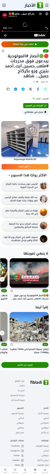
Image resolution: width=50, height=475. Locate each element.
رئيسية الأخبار (43, 413)
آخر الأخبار (45, 432)
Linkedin (16, 460)
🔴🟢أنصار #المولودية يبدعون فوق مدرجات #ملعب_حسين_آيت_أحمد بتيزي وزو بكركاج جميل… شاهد (30, 297)
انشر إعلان (20, 432)
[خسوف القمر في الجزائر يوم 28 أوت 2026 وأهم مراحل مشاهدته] (43, 239)
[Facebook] (38, 89)
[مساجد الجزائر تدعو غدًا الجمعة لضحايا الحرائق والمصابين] (43, 225)
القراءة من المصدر (34, 106)
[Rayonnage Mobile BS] (25, 138)
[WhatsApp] (45, 89)
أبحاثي (21, 418)
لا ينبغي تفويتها (35, 253)
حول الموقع (20, 381)
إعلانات (22, 386)
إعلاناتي (20, 428)
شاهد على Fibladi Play (23, 44)
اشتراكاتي (45, 423)
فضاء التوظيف (43, 465)
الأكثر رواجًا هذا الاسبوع (29, 175)
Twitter (16, 455)
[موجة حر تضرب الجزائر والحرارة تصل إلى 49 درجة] (43, 212)
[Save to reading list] (3, 51)
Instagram (15, 450)
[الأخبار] (40, 5)
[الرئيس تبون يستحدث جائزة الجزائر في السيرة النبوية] (43, 185)
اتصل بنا (21, 390)
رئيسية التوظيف (42, 446)
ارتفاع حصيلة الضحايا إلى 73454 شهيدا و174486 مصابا (29, 351)
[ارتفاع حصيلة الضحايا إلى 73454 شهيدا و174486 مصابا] (29, 326)
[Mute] (13, 283)
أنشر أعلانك (23, 166)
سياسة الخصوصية (17, 395)
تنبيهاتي (45, 428)
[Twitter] (30, 89)
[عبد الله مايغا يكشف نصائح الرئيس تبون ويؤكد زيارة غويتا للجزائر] (43, 199)
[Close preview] (44, 283)
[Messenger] (15, 89)
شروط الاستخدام (18, 400)
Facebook (15, 446)
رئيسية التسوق (17, 413)
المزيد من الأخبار (25, 365)
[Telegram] (23, 89)
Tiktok (17, 465)
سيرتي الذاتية (43, 460)
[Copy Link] (8, 89)
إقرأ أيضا (41, 307)
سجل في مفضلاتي (33, 112)
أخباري (46, 418)
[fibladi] (46, 382)
